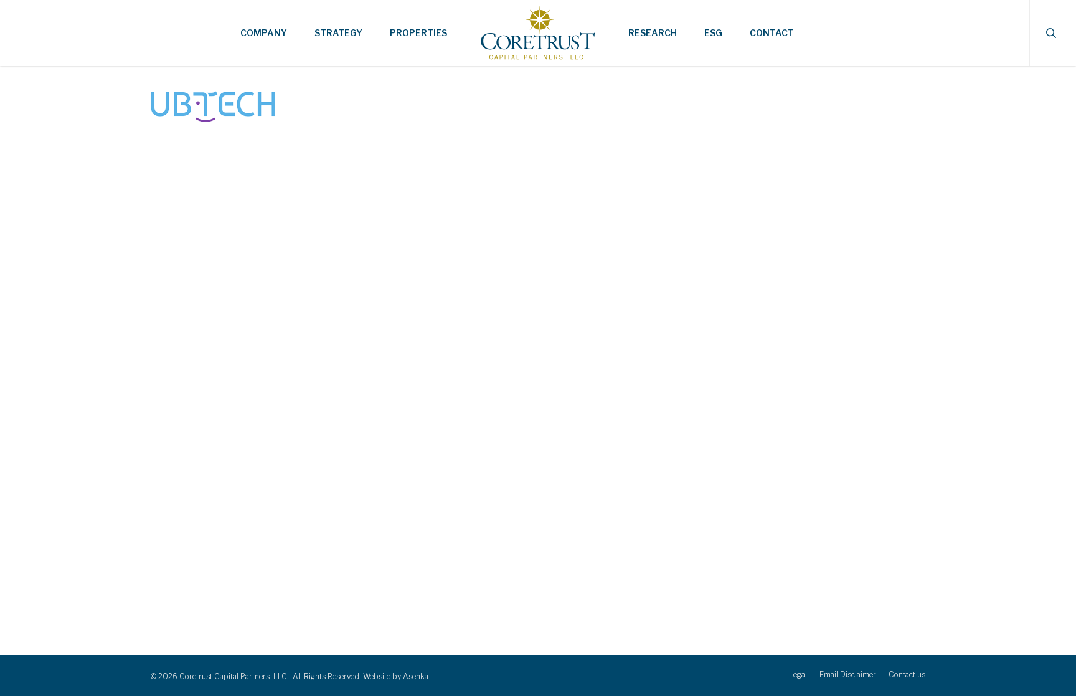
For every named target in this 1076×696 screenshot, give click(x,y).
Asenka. (416, 676)
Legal (798, 674)
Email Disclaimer (847, 674)
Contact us (907, 674)
